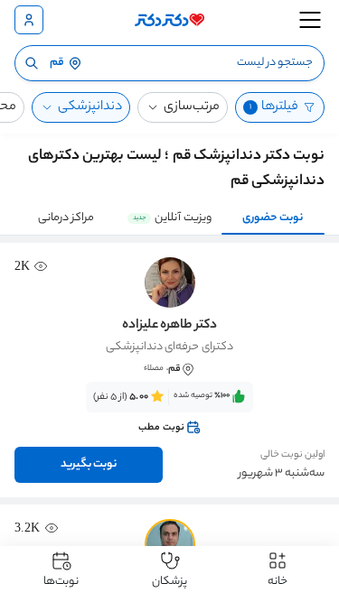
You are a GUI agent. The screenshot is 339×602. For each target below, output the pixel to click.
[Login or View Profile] (28, 19)
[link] (169, 412)
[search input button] (31, 63)
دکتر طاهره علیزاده (169, 326)
